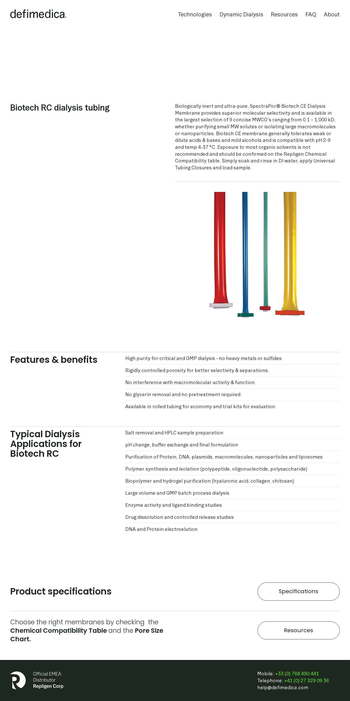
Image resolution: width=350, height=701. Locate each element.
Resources (298, 630)
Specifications (298, 591)
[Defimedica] (38, 14)
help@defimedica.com (282, 687)
